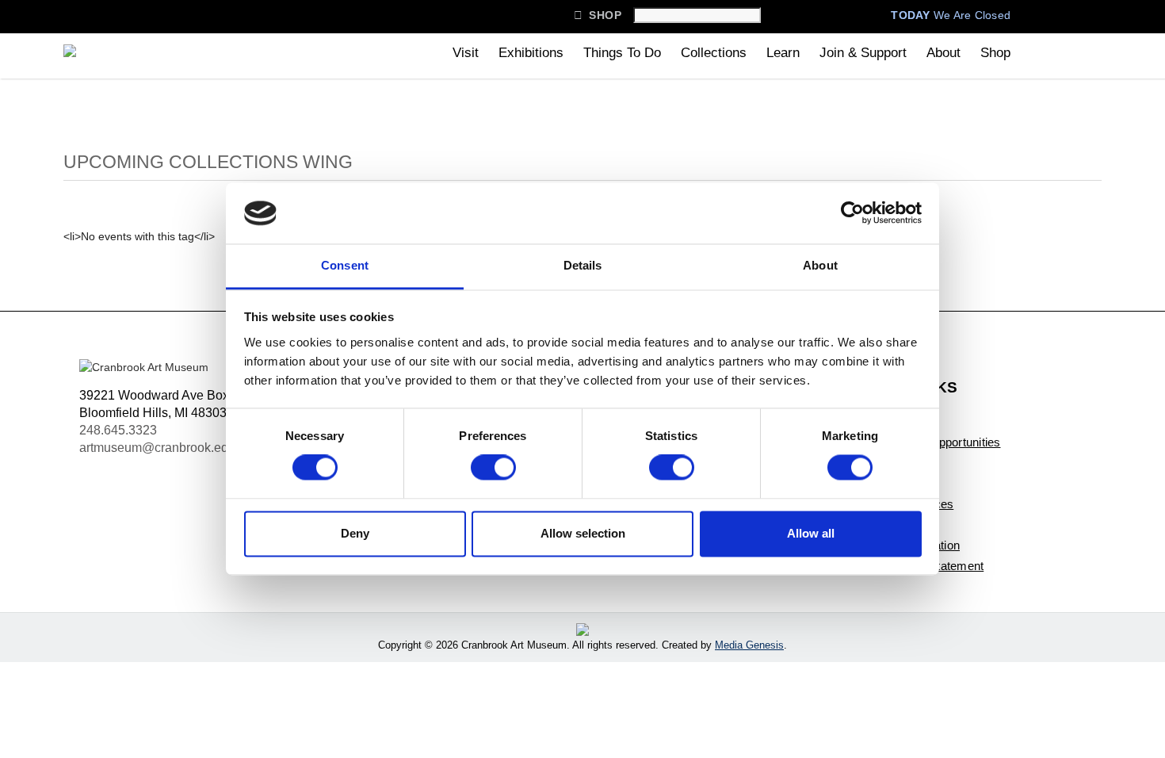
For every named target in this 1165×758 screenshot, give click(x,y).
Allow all (811, 533)
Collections (714, 52)
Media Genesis (749, 645)
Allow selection (582, 533)
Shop (597, 15)
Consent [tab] (345, 265)
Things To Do (622, 52)
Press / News (894, 462)
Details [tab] (582, 265)
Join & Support (863, 52)
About (943, 52)
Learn (783, 52)
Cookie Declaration (909, 545)
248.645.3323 (118, 430)
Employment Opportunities (929, 442)
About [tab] (820, 265)
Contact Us (888, 421)
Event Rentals (896, 483)
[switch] (493, 467)
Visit (466, 52)
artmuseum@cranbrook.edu (157, 447)
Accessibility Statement (921, 565)
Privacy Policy (897, 524)
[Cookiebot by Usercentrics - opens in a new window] (852, 213)
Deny (355, 533)
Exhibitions (530, 52)
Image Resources (906, 504)
